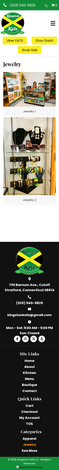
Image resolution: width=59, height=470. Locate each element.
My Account (29, 417)
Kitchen (29, 372)
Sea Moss (29, 450)
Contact (29, 391)
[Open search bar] (46, 5)
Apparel (29, 438)
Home (29, 360)
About (29, 366)
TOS (29, 423)
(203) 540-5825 (23, 5)
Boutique (29, 385)
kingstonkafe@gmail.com (29, 315)
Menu (29, 379)
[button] (17, 339)
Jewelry (29, 444)
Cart (29, 405)
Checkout (29, 411)
